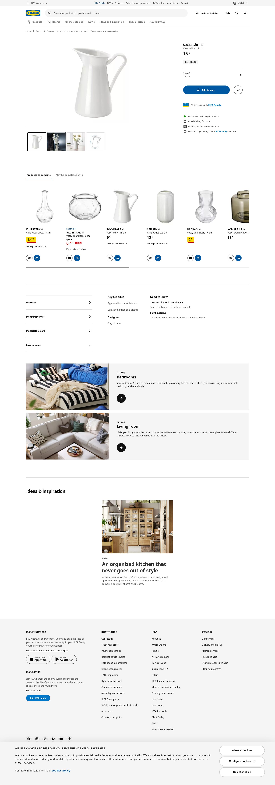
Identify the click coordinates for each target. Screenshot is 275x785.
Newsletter (157, 699)
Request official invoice (113, 656)
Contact (184, 3)
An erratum (107, 711)
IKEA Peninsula (159, 711)
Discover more (33, 690)
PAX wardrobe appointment (165, 3)
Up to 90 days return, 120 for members (212, 131)
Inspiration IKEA (160, 668)
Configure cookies (240, 761)
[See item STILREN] (165, 206)
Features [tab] (31, 302)
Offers (155, 674)
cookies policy (61, 770)
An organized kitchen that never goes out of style (134, 567)
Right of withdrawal (111, 680)
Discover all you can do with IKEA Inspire (47, 650)
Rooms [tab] (56, 21)
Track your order (109, 644)
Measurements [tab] (35, 316)
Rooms (39, 31)
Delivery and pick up (212, 644)
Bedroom (51, 31)
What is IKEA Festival (162, 729)
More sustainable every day (166, 687)
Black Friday (158, 717)
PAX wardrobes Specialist (215, 662)
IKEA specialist (209, 656)
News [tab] (91, 21)
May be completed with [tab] (69, 174)
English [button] (241, 3)
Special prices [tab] (137, 21)
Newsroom (157, 705)
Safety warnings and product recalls (119, 705)
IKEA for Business (115, 3)
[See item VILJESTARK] (44, 206)
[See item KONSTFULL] (246, 206)
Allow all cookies (242, 750)
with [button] (205, 104)
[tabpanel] (178, 312)
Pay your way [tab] (157, 21)
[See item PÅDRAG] (205, 206)
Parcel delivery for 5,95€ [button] (199, 121)
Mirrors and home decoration (73, 31)
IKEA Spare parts (110, 699)
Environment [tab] (33, 344)
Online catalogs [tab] (74, 21)
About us (156, 638)
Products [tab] (37, 21)
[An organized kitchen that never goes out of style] (137, 526)
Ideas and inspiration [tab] (112, 21)
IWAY (154, 723)
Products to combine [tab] (39, 174)
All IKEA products (160, 656)
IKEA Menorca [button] (37, 3)
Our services (208, 638)
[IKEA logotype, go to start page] (33, 13)
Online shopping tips (111, 668)
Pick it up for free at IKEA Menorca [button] (203, 126)
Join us (155, 650)
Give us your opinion (111, 717)
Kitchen (105, 558)
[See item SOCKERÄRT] (125, 206)
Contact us (107, 638)
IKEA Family (100, 3)
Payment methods (111, 650)
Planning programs (211, 668)
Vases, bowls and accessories (104, 31)
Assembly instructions (112, 693)
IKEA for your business (163, 680)
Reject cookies (242, 772)
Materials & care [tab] (35, 330)
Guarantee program (111, 687)
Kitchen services (210, 650)
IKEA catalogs (159, 662)
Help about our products (114, 662)
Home (28, 31)
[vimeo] (53, 739)
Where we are (159, 644)
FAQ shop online (109, 674)
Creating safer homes (163, 693)
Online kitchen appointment (138, 3)
